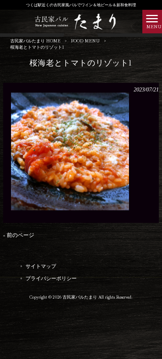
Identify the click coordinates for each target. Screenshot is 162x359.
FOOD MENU (85, 41)
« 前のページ (18, 235)
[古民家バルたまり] (71, 20)
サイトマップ (41, 266)
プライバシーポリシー (51, 278)
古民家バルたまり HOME (35, 41)
